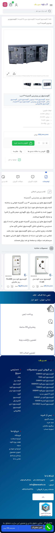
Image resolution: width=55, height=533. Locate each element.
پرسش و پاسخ (15, 455)
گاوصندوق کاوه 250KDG (45, 380)
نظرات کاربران (32, 181)
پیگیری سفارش (48, 426)
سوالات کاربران (18, 181)
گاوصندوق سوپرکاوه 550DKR (43, 391)
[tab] (46, 179)
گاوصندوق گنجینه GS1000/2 (43, 404)
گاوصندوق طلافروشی (42, 104)
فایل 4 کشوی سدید (47, 394)
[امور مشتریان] (48, 527)
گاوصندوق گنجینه (41, 19)
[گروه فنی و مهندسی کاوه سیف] (41, 4)
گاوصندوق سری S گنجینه (26, 19)
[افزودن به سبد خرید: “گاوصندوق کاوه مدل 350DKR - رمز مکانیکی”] (12, 286)
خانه (50, 19)
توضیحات (46, 181)
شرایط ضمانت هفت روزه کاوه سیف (15, 442)
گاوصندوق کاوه (15, 387)
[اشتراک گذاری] (14, 73)
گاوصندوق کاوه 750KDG (45, 387)
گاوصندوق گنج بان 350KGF (44, 397)
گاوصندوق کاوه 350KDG (45, 374)
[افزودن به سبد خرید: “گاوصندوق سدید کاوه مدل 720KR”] (37, 286)
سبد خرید (50, 422)
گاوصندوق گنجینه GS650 (44, 401)
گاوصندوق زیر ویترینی (38, 102)
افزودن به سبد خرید (21, 143)
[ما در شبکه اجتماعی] (5, 4)
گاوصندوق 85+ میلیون (37, 99)
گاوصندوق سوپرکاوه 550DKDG (42, 384)
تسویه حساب (49, 429)
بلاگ (19, 377)
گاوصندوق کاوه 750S (46, 377)
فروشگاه (18, 435)
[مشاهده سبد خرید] (10, 4)
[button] (42, 295)
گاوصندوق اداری (23, 99)
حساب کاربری (49, 419)
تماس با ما (17, 459)
